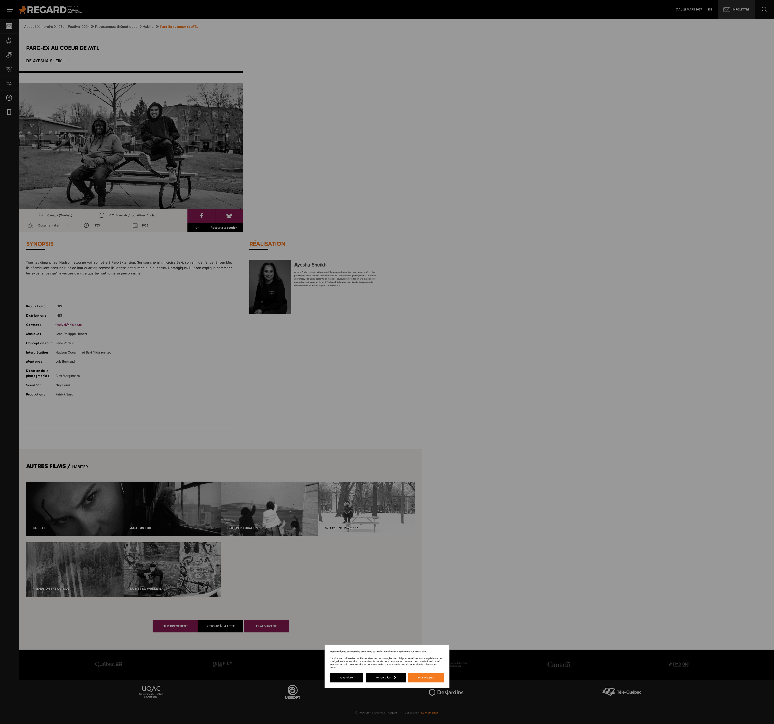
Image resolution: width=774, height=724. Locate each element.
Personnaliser (383, 677)
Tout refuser (347, 677)
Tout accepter (426, 677)
